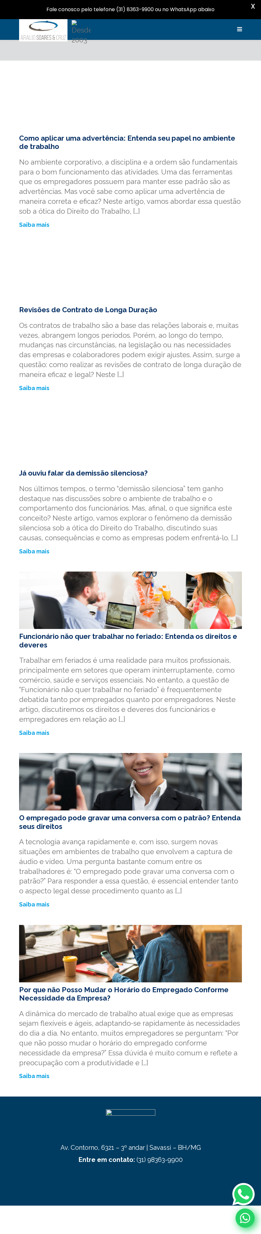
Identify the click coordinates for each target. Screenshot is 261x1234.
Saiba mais (34, 224)
